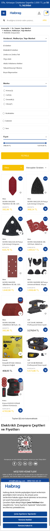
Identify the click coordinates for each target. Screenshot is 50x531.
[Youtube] (35, 464)
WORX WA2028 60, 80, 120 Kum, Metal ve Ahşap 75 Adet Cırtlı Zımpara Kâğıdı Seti (36, 243)
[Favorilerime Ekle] (20, 192)
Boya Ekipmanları (10, 72)
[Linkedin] (25, 464)
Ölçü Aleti (7, 59)
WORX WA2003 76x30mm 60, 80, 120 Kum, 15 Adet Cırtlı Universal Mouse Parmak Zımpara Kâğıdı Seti (12, 202)
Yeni (7, 128)
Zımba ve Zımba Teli (11, 54)
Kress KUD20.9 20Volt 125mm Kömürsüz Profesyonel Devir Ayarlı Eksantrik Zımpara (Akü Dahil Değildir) (12, 404)
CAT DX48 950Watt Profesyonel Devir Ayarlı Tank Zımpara (37, 364)
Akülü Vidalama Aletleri (12, 63)
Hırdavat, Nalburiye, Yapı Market (17, 30)
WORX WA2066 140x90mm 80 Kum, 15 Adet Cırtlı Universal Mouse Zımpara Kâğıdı (11, 323)
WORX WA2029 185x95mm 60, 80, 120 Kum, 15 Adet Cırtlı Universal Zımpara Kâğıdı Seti (11, 283)
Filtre (7, 167)
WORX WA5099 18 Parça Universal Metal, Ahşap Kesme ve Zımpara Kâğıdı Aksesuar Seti (37, 283)
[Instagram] (30, 464)
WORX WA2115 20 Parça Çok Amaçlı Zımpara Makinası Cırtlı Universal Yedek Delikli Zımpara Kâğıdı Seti (12, 243)
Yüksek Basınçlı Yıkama (12, 68)
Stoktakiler (9, 113)
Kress (9, 90)
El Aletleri (7, 46)
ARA (45, 20)
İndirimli (8, 121)
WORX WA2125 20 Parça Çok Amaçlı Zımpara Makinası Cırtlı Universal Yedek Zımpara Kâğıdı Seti (37, 202)
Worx (9, 104)
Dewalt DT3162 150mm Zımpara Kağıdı (11, 364)
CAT (8, 95)
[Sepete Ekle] (20, 208)
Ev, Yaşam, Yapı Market (21, 28)
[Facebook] (14, 464)
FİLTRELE (25, 155)
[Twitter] (20, 464)
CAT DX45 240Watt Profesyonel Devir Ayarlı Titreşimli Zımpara (37, 323)
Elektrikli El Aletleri (10, 50)
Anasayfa (5, 28)
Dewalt (10, 99)
